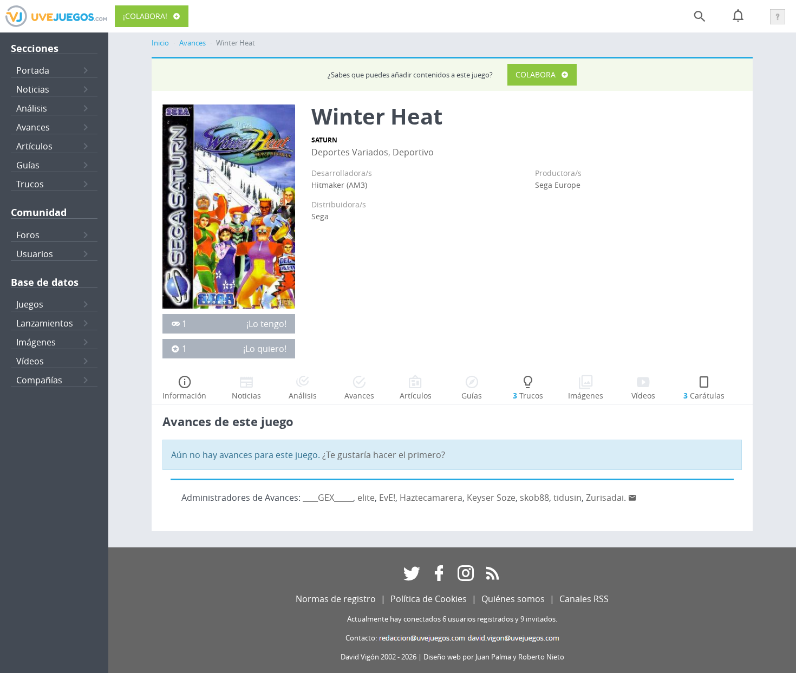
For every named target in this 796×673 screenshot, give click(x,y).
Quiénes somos (513, 599)
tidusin (567, 498)
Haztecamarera (431, 498)
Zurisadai (605, 498)
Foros (28, 235)
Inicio (160, 43)
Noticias (32, 89)
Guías (28, 165)
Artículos (34, 146)
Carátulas (704, 395)
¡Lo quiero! (264, 349)
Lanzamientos (44, 323)
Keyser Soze (491, 498)
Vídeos (30, 361)
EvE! (387, 498)
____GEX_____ (328, 498)
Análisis (31, 108)
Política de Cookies (428, 599)
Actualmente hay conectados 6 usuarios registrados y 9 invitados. (452, 619)
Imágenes (36, 342)
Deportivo (413, 152)
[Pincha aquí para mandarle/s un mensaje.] (632, 498)
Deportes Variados (349, 152)
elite (366, 498)
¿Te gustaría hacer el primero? (383, 455)
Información (184, 395)
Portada (32, 70)
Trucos (30, 184)
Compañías (39, 380)
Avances (33, 127)
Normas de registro (336, 599)
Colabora (536, 74)
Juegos (29, 304)
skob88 (534, 498)
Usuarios (34, 254)
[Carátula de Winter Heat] (228, 206)
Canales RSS (584, 599)
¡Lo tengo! (266, 324)
